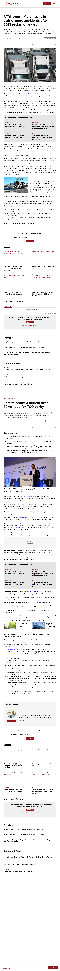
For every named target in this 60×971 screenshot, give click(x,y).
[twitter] (30, 44)
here (35, 223)
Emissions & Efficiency (10, 398)
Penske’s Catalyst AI (13, 649)
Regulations (7, 12)
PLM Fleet (33, 591)
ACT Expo (19, 523)
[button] (5, 4)
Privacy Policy (6, 968)
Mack (18, 527)
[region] (30, 310)
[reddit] (32, 44)
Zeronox (38, 602)
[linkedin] (27, 44)
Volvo (11, 527)
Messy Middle (25, 496)
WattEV (9, 652)
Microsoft (53, 616)
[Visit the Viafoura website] (53, 313)
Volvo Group (22, 517)
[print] (55, 44)
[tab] (8, 306)
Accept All (52, 967)
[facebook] (24, 44)
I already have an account (30, 325)
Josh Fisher (7, 421)
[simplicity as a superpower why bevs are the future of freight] (38, 625)
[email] (35, 44)
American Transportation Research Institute (19, 94)
